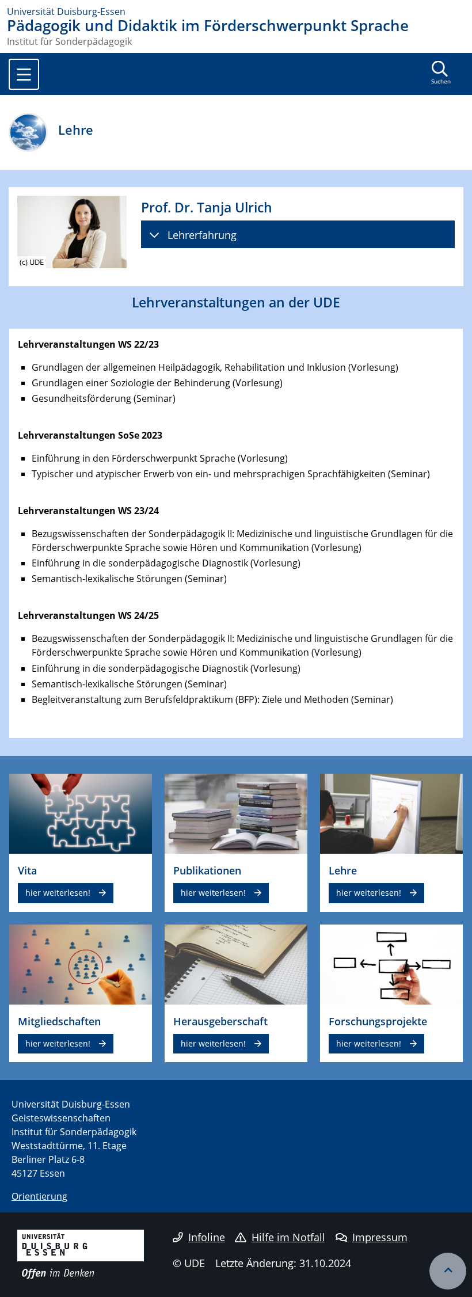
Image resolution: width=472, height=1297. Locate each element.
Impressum (380, 1237)
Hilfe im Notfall (288, 1237)
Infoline (206, 1237)
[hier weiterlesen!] (80, 813)
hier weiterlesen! (57, 892)
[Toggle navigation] (24, 74)
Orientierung (39, 1196)
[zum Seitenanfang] (447, 1271)
